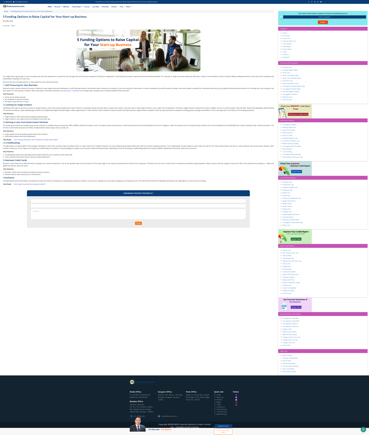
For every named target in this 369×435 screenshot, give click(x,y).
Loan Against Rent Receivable (292, 146)
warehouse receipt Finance (291, 220)
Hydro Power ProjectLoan (291, 274)
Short (133, 2)
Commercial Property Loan (291, 141)
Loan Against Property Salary (292, 89)
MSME (50, 7)
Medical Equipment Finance (291, 214)
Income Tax (286, 38)
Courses (87, 7)
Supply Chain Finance (289, 201)
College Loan (287, 266)
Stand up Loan (287, 212)
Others (128, 7)
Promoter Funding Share (290, 358)
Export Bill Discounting (290, 334)
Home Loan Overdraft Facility (292, 78)
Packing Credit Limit (289, 342)
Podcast (114, 7)
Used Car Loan (287, 100)
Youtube (128, 2)
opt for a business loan (74, 91)
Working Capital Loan (289, 127)
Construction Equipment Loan (292, 198)
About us (219, 397)
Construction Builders (289, 272)
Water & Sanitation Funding (291, 282)
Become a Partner (104, 2)
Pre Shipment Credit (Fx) (290, 324)
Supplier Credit (287, 329)
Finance (285, 33)
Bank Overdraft (287, 149)
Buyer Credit (286, 345)
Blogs (6, 11)
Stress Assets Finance (289, 371)
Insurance (286, 54)
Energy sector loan (288, 280)
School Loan (286, 264)
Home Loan (286, 73)
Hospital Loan (287, 285)
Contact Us (145, 2)
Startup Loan (287, 209)
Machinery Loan (288, 190)
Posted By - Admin (9, 26)
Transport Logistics (289, 277)
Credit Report (287, 46)
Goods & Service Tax (289, 41)
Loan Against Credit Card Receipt (293, 222)
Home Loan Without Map (290, 75)
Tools (121, 7)
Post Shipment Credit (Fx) (290, 326)
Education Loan (287, 97)
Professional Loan (288, 185)
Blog (124, 2)
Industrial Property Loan (290, 138)
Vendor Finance (287, 206)
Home (218, 395)
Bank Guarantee (288, 133)
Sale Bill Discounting (289, 363)
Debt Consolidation (289, 369)
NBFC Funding (287, 355)
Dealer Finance (287, 204)
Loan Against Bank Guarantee (292, 154)
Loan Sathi (95, 7)
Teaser (120, 2)
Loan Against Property (289, 125)
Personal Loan (287, 67)
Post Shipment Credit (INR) (291, 321)
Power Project (287, 293)
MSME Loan (286, 193)
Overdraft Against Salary (290, 70)
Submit (138, 223)
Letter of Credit (287, 135)
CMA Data (66, 7)
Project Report (76, 7)
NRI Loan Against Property (291, 91)
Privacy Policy (221, 409)
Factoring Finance (288, 217)
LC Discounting (287, 152)
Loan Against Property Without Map (294, 86)
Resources (138, 2)
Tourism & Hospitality (289, 288)
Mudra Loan (286, 225)
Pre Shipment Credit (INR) (290, 318)
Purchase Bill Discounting (290, 366)
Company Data (114, 2)
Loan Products (287, 44)
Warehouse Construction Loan (292, 261)
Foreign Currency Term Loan (291, 337)
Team (96, 2)
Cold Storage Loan (288, 258)
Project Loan (287, 250)
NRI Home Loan (288, 81)
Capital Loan (286, 195)
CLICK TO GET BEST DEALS (223, 431)
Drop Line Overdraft (289, 130)
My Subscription (153, 2)
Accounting (286, 36)
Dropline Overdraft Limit (290, 187)
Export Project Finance (290, 332)
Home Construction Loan (290, 83)
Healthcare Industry (289, 291)
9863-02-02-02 (224, 426)
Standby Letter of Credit (290, 340)
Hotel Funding (287, 269)
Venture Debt (287, 361)
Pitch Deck (105, 7)
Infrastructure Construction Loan (293, 157)
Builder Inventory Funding (290, 143)
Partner (219, 400)
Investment (286, 57)
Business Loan (287, 182)
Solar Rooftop (287, 255)
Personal (57, 7)
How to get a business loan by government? (29, 184)
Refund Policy (221, 414)
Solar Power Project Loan (291, 253)
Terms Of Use (221, 412)
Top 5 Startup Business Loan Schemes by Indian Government (36, 140)
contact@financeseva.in (169, 416)
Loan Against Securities (290, 94)
